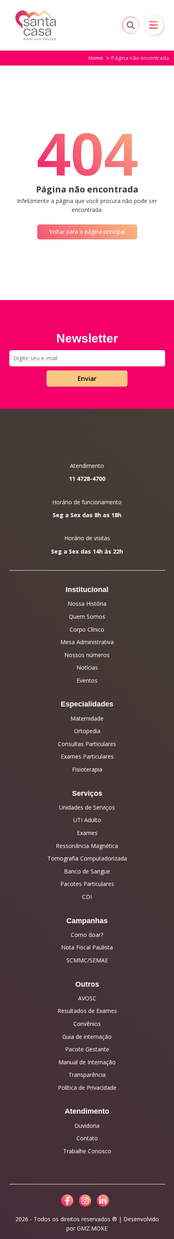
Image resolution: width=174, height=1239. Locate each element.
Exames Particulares (87, 756)
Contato (87, 1138)
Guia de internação (87, 1036)
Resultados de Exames (87, 1011)
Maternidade (87, 718)
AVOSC (87, 998)
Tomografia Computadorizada (87, 858)
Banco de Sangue (87, 871)
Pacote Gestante (87, 1049)
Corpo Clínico (87, 629)
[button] (154, 25)
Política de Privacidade (87, 1087)
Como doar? (87, 935)
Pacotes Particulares (87, 884)
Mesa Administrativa (87, 642)
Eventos (87, 680)
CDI (87, 897)
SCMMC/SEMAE (87, 960)
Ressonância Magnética (87, 846)
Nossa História (87, 603)
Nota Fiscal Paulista (87, 947)
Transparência (87, 1074)
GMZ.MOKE (92, 1228)
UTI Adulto (87, 820)
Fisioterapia (87, 769)
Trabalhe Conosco (87, 1151)
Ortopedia (87, 731)
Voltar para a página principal (87, 231)
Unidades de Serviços (87, 807)
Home (96, 57)
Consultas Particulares (87, 744)
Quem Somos (87, 616)
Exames (87, 833)
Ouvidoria (87, 1125)
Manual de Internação (87, 1062)
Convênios (87, 1024)
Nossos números (87, 655)
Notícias (87, 667)
